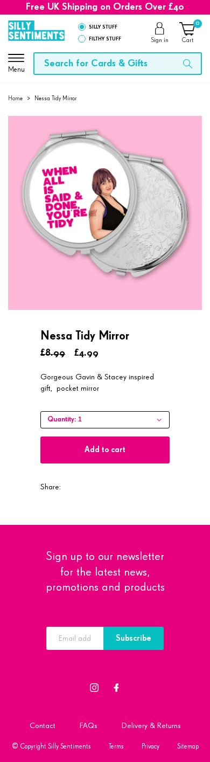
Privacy (150, 746)
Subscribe (133, 638)
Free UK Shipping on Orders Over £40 (105, 7)
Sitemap (188, 746)
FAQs (88, 726)
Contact (42, 726)
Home (15, 98)
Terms (116, 746)
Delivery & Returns (151, 726)
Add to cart (105, 450)
